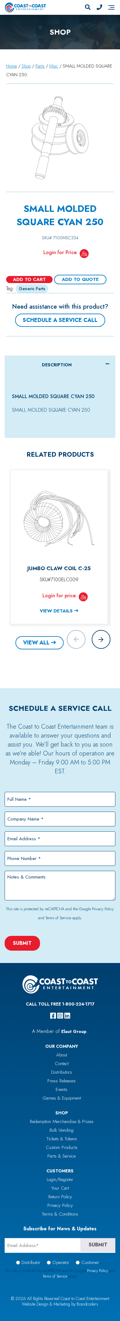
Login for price (59, 595)
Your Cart (60, 1188)
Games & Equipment (61, 1098)
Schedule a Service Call (60, 320)
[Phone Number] (99, 7)
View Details (56, 610)
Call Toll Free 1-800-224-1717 (60, 1004)
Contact (62, 1063)
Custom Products (62, 1147)
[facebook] (53, 1016)
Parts (40, 66)
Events (61, 1089)
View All (36, 643)
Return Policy (60, 1196)
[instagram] (60, 1016)
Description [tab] (57, 365)
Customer (90, 1262)
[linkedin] (67, 1016)
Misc (53, 66)
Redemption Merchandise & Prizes (62, 1121)
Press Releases (61, 1080)
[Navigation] (111, 7)
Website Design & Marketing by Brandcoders (60, 1304)
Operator (60, 1262)
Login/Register (60, 1179)
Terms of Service (58, 918)
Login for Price (60, 252)
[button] (101, 639)
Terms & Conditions (60, 1214)
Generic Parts (32, 289)
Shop (26, 66)
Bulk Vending (62, 1130)
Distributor (31, 1262)
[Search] (88, 7)
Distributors (61, 1072)
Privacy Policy (103, 909)
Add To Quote (80, 279)
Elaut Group (73, 1031)
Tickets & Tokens (61, 1138)
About (61, 1054)
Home (11, 66)
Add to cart (29, 279)
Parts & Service (61, 1156)
